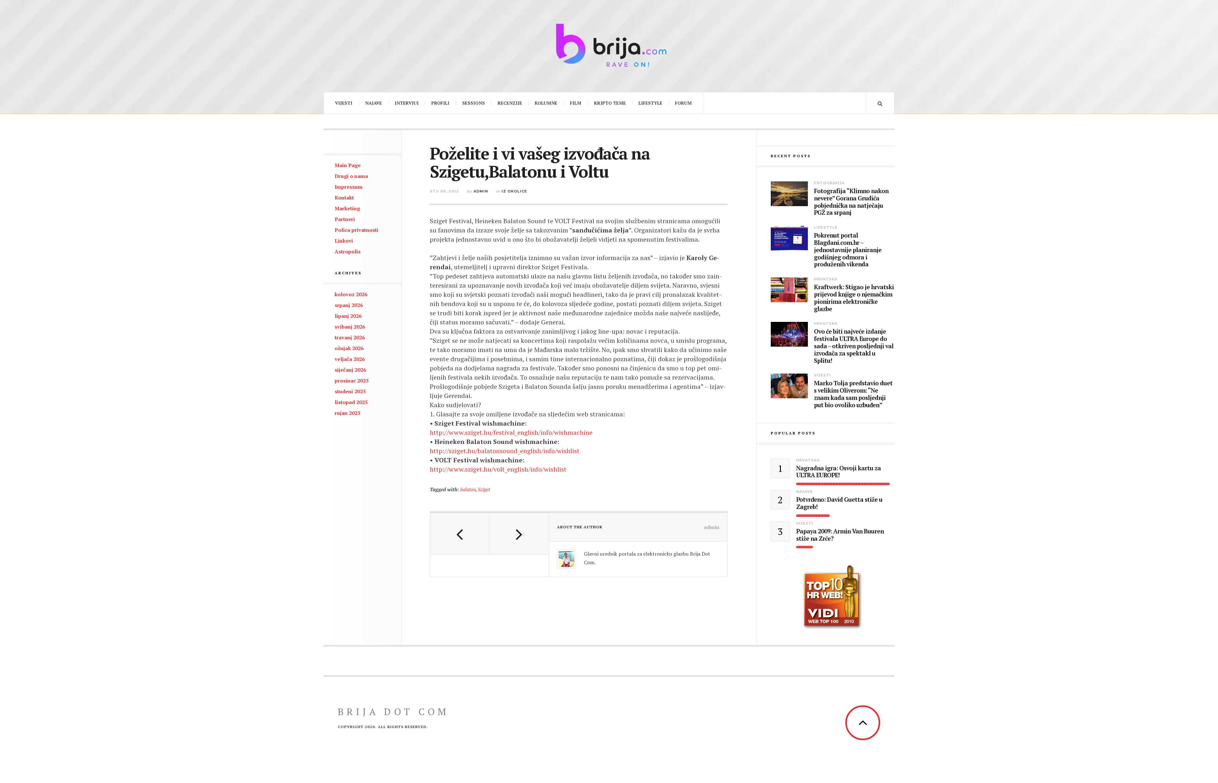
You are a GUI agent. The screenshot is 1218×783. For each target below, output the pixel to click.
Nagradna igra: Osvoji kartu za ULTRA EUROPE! (838, 472)
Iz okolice (514, 191)
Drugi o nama (351, 176)
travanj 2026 (350, 337)
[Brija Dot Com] (609, 45)
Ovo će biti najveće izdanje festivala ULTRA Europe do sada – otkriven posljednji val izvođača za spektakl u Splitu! (854, 346)
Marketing (347, 208)
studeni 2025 (350, 391)
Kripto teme (610, 103)
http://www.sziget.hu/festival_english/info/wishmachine (511, 432)
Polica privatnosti (356, 229)
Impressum (349, 186)
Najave (373, 103)
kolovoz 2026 (351, 294)
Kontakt (344, 197)
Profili (440, 103)
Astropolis (348, 251)
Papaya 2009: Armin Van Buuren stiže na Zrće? (840, 535)
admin (481, 191)
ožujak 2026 (349, 348)
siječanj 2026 (350, 369)
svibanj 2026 (350, 326)
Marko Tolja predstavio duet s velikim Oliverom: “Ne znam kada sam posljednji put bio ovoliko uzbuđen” (853, 394)
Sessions (473, 103)
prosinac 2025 (352, 380)
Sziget (484, 489)
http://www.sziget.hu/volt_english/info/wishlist (498, 469)
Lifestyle (650, 103)
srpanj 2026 (349, 305)
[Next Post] (519, 533)
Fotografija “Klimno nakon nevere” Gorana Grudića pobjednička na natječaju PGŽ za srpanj (851, 201)
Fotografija (829, 183)
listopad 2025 (351, 402)
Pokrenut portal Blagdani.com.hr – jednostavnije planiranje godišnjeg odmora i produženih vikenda (847, 250)
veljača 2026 (350, 359)
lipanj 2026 (348, 315)
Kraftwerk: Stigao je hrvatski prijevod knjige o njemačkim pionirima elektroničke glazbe (854, 298)
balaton (468, 489)
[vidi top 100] (832, 597)
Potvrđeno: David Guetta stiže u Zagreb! (839, 503)
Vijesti (343, 103)
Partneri (345, 219)
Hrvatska (825, 279)
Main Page (348, 165)
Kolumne (546, 103)
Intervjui (407, 103)
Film (575, 103)
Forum (683, 103)
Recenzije (510, 103)
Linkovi (344, 240)
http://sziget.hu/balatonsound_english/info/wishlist (505, 451)
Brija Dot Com (393, 711)
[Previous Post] (459, 533)
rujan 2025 (347, 412)
